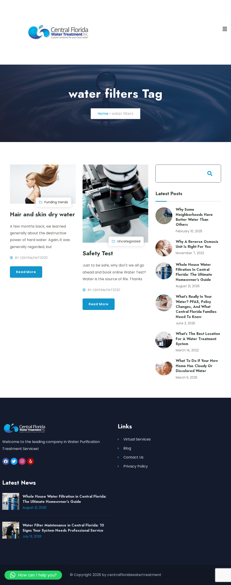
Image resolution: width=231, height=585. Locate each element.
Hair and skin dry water (42, 214)
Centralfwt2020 (34, 257)
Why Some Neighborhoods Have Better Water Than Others (194, 217)
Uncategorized (128, 241)
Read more (26, 272)
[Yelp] (30, 461)
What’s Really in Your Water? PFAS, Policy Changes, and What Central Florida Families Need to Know (196, 306)
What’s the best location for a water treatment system (198, 338)
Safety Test (98, 253)
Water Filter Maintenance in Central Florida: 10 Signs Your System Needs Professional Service (63, 528)
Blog (127, 448)
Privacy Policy (135, 466)
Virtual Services (137, 439)
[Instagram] (22, 461)
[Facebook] (5, 461)
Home (103, 113)
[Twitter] (14, 461)
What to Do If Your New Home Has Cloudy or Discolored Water (197, 365)
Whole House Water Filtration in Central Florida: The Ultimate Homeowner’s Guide (194, 272)
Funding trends (56, 202)
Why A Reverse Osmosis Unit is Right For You (197, 244)
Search (210, 174)
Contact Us (133, 457)
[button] (225, 29)
